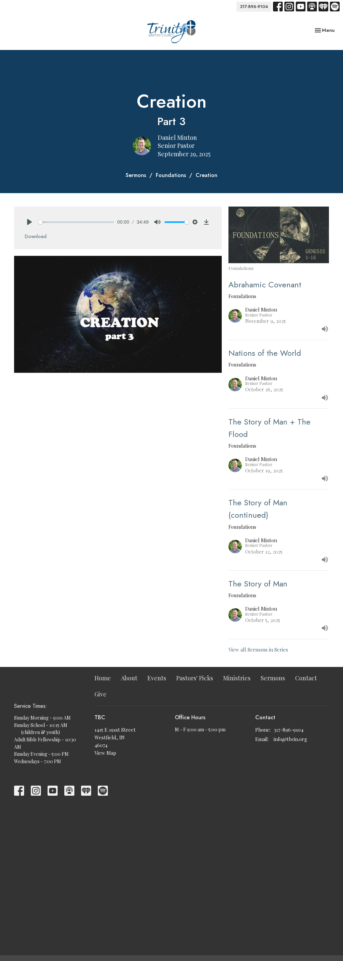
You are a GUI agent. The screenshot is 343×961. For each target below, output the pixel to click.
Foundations (171, 175)
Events (156, 678)
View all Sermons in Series (258, 649)
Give (100, 694)
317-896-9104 (254, 6)
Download (36, 236)
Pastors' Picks (194, 678)
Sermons (136, 175)
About (129, 678)
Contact (306, 678)
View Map (105, 752)
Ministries (237, 678)
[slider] (76, 222)
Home (102, 678)
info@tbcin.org (290, 739)
